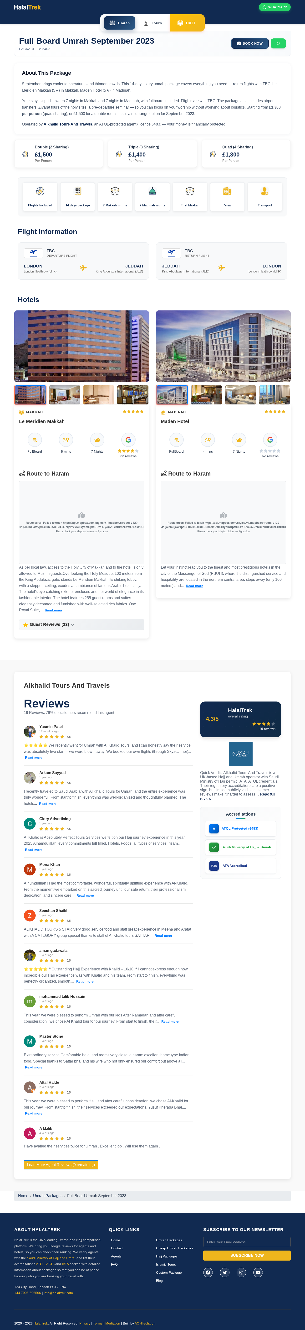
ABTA (50, 1264)
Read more (53, 610)
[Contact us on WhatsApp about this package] (278, 43)
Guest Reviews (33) (49, 624)
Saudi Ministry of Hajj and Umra (51, 1258)
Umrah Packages (47, 1196)
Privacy (84, 1323)
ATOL (40, 1264)
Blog (159, 1281)
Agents (116, 1256)
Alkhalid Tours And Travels (67, 685)
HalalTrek (41, 1323)
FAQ (114, 1264)
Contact (117, 1248)
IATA (65, 1264)
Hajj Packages (167, 1256)
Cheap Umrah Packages (174, 1248)
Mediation (112, 1323)
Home (23, 1196)
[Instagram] (241, 1272)
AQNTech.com (145, 1323)
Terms (97, 1323)
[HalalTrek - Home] (27, 7)
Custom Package (169, 1272)
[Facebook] (208, 1272)
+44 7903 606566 (27, 1293)
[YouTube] (258, 1272)
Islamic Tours (166, 1264)
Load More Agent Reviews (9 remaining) (61, 1165)
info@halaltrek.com (58, 1293)
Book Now (253, 43)
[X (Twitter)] (224, 1272)
